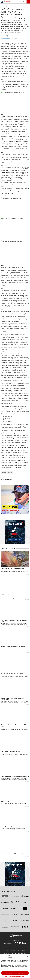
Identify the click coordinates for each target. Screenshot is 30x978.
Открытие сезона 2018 (7, 852)
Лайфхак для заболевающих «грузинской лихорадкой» (13, 647)
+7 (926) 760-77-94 (15, 940)
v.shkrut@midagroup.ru (15, 945)
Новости (7, 950)
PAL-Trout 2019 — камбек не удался (11, 595)
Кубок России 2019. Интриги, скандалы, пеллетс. (13, 569)
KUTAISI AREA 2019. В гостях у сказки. (12, 673)
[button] (28, 956)
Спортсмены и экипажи (19, 953)
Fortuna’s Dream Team (7, 827)
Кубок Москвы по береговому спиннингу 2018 (15, 776)
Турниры (6, 953)
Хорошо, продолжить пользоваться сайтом (15, 973)
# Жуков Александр (7, 472)
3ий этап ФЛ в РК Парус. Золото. (10, 751)
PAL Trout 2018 (5, 801)
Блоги (11, 6)
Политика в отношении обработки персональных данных (14, 976)
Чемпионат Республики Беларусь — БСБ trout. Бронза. (15, 725)
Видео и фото (15, 950)
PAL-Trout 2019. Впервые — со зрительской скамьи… (14, 620)
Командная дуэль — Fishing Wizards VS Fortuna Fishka (12, 698)
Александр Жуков (5, 6)
